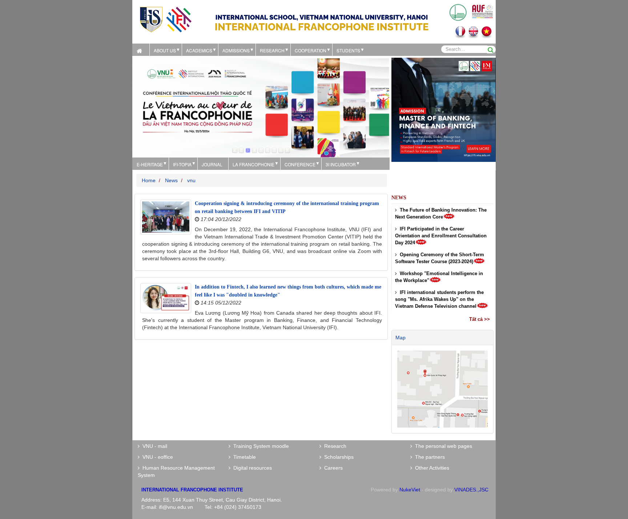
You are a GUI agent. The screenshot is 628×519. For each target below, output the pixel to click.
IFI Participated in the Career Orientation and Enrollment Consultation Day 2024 (441, 235)
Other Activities (430, 468)
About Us (165, 50)
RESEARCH (272, 50)
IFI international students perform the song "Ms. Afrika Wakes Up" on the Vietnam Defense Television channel (439, 299)
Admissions (236, 50)
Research (333, 446)
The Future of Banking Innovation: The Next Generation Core (441, 213)
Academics (199, 50)
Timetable (243, 457)
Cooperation (310, 50)
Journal (212, 164)
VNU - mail (153, 446)
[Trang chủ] (140, 50)
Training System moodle (259, 446)
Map (400, 337)
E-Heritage (150, 164)
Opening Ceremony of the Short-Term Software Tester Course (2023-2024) (439, 258)
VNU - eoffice (156, 457)
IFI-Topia (182, 164)
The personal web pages (442, 446)
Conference (300, 164)
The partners (428, 457)
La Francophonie (253, 164)
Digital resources (251, 468)
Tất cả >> (479, 319)
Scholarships (337, 457)
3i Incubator (341, 164)
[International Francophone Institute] (165, 19)
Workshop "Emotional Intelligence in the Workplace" (439, 277)
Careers (332, 468)
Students (348, 50)
